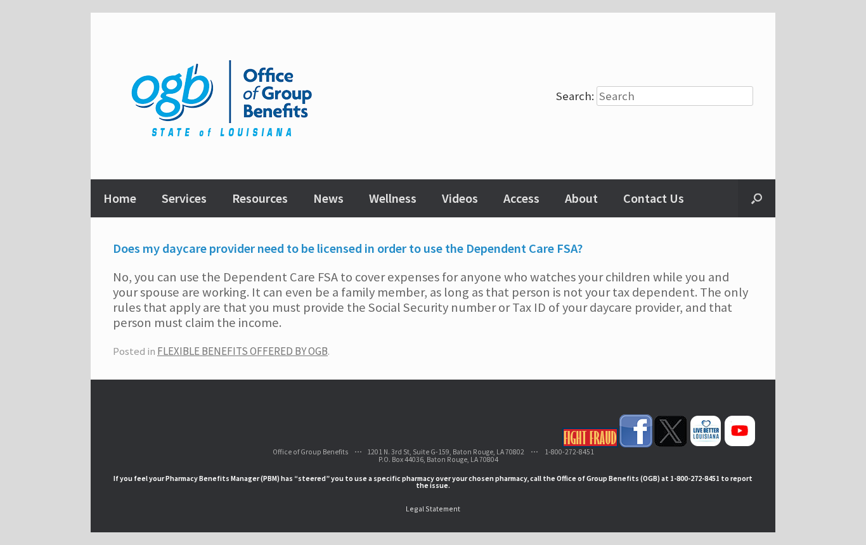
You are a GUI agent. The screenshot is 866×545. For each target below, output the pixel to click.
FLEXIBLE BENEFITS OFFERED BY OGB (242, 351)
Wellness (393, 198)
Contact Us (653, 198)
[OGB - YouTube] (739, 444)
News (328, 198)
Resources (260, 198)
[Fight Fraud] (590, 444)
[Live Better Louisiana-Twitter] (705, 444)
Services (184, 198)
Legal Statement (433, 508)
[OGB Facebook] (635, 444)
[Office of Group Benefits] (223, 96)
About (581, 198)
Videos (460, 198)
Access (521, 198)
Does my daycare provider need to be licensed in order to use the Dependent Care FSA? (348, 248)
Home (119, 198)
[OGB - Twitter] (671, 444)
